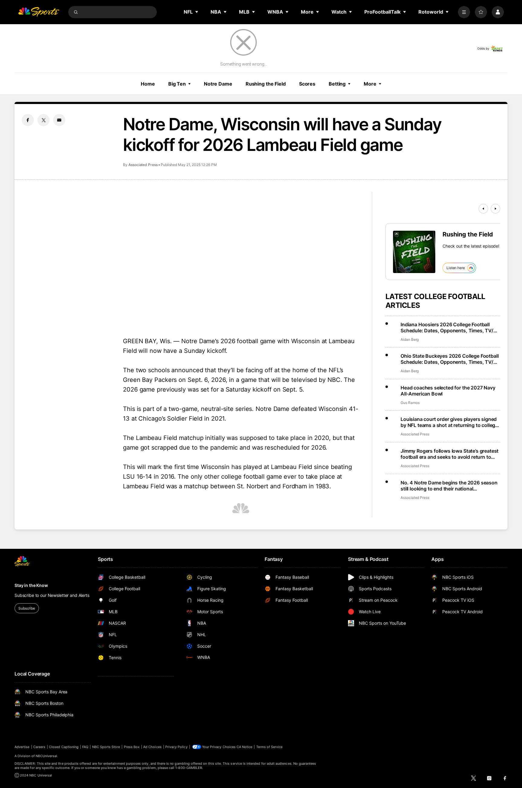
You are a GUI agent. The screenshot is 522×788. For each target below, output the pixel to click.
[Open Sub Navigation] (197, 11)
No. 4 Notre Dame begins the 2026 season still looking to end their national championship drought (449, 486)
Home (148, 84)
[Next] (495, 208)
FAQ (85, 747)
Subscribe (26, 608)
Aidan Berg (410, 339)
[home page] (38, 12)
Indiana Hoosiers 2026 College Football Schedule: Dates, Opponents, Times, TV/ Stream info (447, 327)
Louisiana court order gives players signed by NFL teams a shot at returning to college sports (449, 422)
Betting (337, 84)
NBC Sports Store (106, 747)
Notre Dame (218, 84)
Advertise (22, 747)
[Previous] (483, 208)
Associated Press (143, 164)
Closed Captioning (64, 747)
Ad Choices (152, 747)
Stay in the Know (31, 585)
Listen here (455, 267)
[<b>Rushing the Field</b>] (414, 252)
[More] (464, 12)
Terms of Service (269, 747)
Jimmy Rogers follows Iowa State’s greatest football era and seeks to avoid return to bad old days (449, 454)
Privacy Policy (176, 747)
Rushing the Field (266, 84)
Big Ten (177, 84)
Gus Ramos (410, 402)
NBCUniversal (46, 756)
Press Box (132, 747)
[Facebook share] (28, 120)
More (370, 84)
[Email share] (59, 120)
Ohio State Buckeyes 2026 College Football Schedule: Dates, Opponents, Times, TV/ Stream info (449, 359)
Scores (307, 84)
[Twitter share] (43, 120)
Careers (39, 747)
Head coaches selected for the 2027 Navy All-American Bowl (448, 391)
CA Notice (245, 747)
